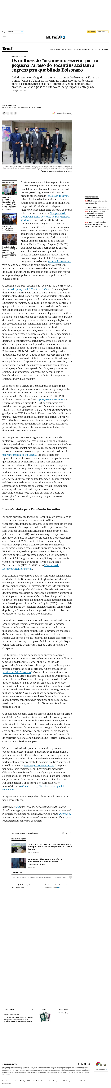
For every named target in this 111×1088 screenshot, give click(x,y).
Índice (84, 1081)
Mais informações (17, 887)
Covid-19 (94, 49)
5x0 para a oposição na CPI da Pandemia (8, 228)
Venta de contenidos (13, 1081)
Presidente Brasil (59, 877)
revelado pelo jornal (28, 289)
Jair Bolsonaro (67, 49)
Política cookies (31, 1081)
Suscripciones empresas (72, 1081)
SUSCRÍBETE (91, 32)
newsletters (9, 1009)
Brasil (8, 49)
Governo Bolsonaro (18, 57)
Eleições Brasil (103, 49)
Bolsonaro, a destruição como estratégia (96, 202)
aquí (58, 887)
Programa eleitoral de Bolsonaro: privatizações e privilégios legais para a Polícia (96, 224)
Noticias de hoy (6, 1083)
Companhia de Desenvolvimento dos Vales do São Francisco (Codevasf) (45, 217)
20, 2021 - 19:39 (14, 107)
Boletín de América (11, 1014)
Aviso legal (23, 1081)
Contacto (4, 1081)
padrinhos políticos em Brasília (19, 454)
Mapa (50, 1081)
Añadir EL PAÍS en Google (63, 113)
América (42, 877)
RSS (81, 1081)
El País (30, 852)
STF (75, 49)
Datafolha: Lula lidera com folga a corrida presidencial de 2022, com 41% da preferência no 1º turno (9, 252)
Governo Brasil (55, 49)
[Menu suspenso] (4, 37)
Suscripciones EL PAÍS (59, 1081)
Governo (49, 877)
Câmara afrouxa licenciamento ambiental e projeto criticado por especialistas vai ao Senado (50, 847)
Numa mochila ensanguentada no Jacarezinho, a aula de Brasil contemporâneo (45, 861)
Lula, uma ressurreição (98, 207)
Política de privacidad (42, 1081)
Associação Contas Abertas (39, 765)
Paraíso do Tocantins (58, 195)
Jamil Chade (31, 867)
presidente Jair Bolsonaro (16, 672)
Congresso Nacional (83, 49)
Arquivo (42, 1009)
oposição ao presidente (50, 399)
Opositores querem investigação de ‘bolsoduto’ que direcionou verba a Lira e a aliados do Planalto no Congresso (9, 203)
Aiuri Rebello (9, 105)
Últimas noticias (91, 197)
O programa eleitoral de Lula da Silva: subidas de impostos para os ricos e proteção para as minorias (96, 215)
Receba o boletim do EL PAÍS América (27, 833)
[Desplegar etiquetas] (70, 877)
